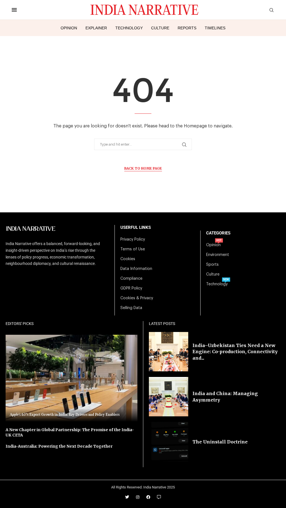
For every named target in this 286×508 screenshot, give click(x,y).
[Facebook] (148, 497)
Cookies (127, 259)
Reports (187, 28)
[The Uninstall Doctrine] (168, 441)
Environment (217, 255)
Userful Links (135, 227)
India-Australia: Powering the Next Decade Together (59, 446)
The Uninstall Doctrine (220, 442)
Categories (218, 233)
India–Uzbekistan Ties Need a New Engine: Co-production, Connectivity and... (235, 352)
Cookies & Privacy (136, 298)
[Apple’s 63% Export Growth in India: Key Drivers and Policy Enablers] (71, 378)
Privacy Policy (132, 239)
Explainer (96, 28)
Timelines (215, 28)
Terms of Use (132, 249)
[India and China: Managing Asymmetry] (168, 396)
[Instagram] (138, 497)
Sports (212, 265)
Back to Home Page (143, 168)
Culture (160, 28)
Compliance (131, 279)
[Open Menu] (14, 9)
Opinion (69, 28)
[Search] (271, 10)
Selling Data (131, 308)
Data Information (136, 269)
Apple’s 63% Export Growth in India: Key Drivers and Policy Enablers (65, 415)
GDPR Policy (131, 288)
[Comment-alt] (159, 497)
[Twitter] (127, 497)
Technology (129, 28)
